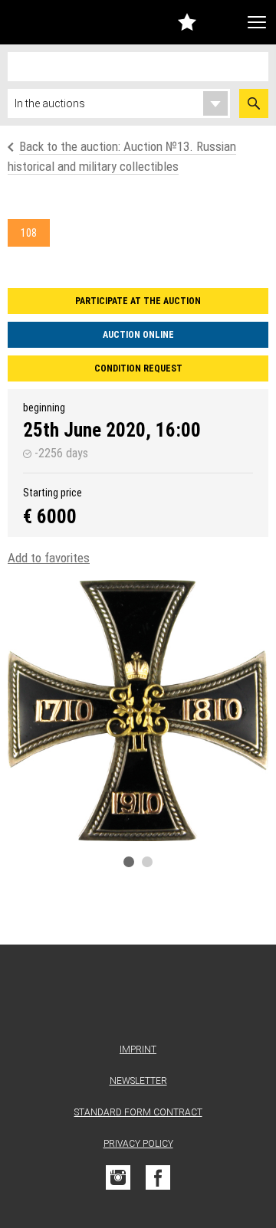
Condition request (138, 368)
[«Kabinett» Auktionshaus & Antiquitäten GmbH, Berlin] (41, 22)
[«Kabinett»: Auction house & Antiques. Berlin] (138, 997)
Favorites (187, 22)
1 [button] (128, 861)
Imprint (138, 1049)
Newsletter (138, 1081)
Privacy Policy (138, 1143)
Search (253, 103)
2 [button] (147, 861)
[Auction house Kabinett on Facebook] (158, 1177)
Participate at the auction (138, 301)
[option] (138, 710)
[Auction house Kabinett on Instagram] (118, 1177)
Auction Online (138, 334)
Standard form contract (138, 1112)
